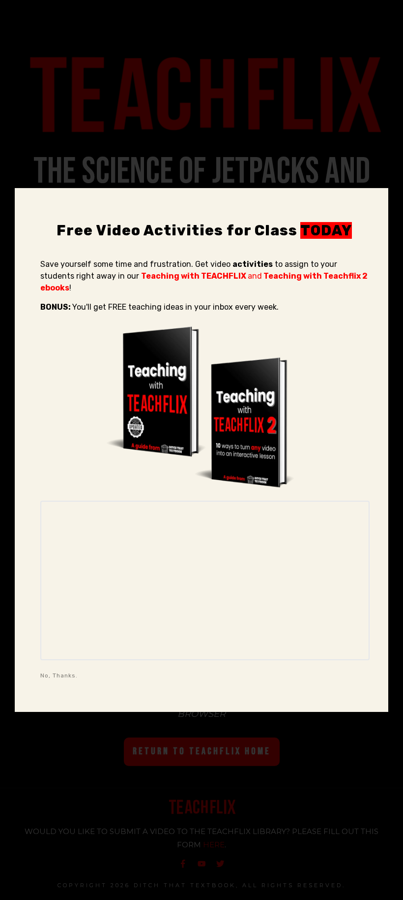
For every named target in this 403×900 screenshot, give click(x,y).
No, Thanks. (59, 675)
